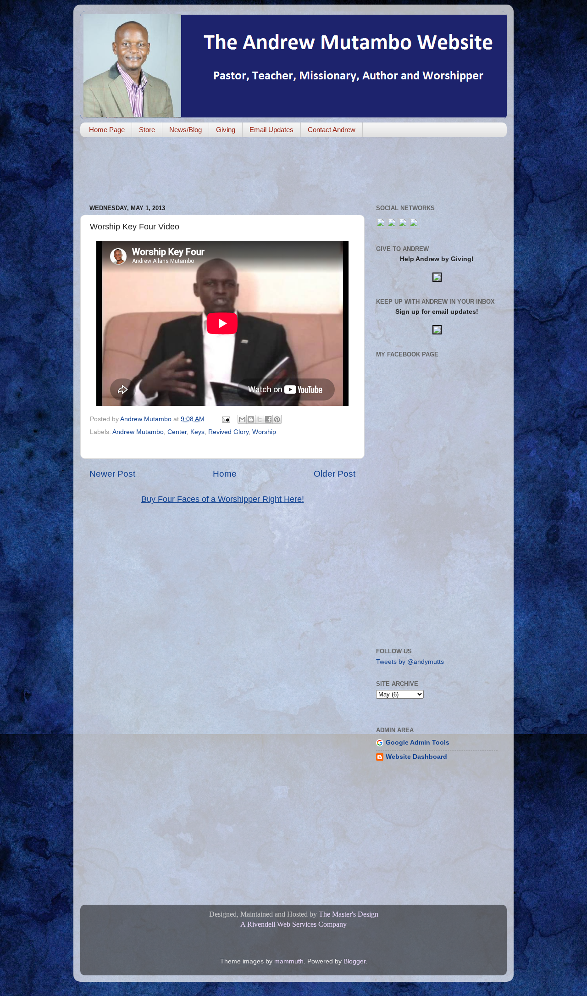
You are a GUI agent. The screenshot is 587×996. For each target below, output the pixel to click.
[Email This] (242, 419)
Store (147, 130)
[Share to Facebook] (268, 419)
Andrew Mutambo (138, 431)
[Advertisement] (247, 171)
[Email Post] (225, 419)
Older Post (334, 474)
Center (177, 431)
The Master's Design (348, 914)
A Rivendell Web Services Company (293, 924)
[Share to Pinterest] (277, 419)
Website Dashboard (416, 756)
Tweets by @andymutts (410, 661)
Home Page (107, 130)
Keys (197, 431)
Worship (264, 431)
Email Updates (271, 130)
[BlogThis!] (250, 419)
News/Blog (185, 130)
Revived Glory (228, 431)
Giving (225, 130)
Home (225, 474)
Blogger (354, 961)
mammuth (289, 961)
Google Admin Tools (417, 742)
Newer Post (112, 474)
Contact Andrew (331, 130)
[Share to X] (259, 419)
